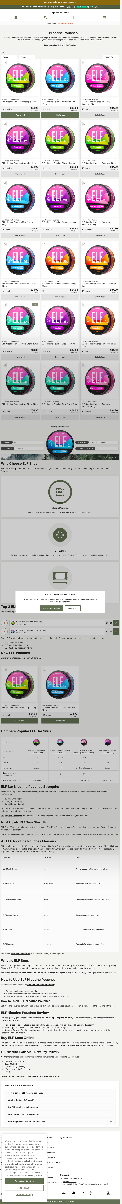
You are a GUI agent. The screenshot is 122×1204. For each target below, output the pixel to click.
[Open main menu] (16, 17)
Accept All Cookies (24, 1181)
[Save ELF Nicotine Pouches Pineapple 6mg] (44, 124)
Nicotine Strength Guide (50, 1162)
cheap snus (16, 468)
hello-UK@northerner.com (73, 1178)
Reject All (24, 1188)
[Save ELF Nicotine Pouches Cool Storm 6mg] (44, 365)
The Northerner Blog (49, 1157)
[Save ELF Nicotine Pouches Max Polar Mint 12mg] (44, 62)
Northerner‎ (51, 23)
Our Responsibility (48, 1167)
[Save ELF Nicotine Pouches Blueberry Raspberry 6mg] (84, 365)
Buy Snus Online (47, 1147)
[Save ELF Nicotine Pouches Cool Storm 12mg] (5, 304)
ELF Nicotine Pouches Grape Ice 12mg (107, 751)
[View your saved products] (74, 17)
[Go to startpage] (60, 12)
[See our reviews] (82, 6)
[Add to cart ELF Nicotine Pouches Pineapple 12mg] (116, 623)
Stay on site (73, 608)
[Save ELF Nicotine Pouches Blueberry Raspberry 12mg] (84, 62)
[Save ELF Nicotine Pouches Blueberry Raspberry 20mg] (84, 183)
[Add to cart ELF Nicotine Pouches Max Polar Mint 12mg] (116, 631)
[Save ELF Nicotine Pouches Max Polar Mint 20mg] (5, 244)
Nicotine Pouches (48, 1152)
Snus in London (47, 1177)
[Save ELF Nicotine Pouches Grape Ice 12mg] (5, 124)
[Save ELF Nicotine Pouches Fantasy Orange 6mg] (84, 244)
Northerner (46, 1137)
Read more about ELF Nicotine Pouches (60, 45)
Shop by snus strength (11, 815)
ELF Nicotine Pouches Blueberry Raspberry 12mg (84, 751)
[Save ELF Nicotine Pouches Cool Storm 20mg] (5, 365)
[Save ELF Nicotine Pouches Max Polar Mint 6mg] (5, 183)
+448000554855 (69, 1182)
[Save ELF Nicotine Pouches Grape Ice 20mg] (44, 183)
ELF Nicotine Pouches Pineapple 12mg (36, 751)
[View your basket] (104, 17)
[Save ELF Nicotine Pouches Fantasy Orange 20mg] (44, 244)
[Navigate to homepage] (90, 1136)
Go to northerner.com (51, 608)
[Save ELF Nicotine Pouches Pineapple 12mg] (5, 62)
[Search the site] (45, 17)
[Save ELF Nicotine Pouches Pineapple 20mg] (84, 124)
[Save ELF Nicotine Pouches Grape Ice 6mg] (44, 304)
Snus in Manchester (49, 1182)
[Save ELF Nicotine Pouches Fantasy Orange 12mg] (84, 304)
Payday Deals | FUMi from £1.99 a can (59, 2)
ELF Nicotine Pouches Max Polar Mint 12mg (60, 751)
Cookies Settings (24, 1194)
